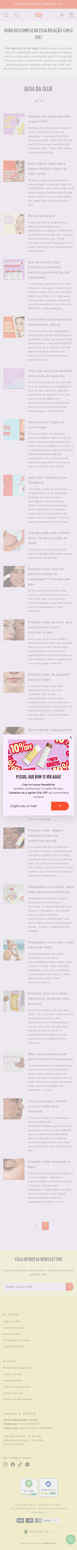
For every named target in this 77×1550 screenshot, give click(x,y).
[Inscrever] (60, 806)
